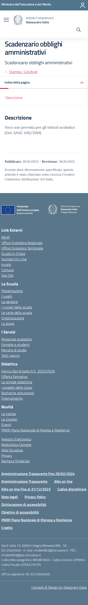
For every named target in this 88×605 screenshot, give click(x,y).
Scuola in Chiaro (13, 253)
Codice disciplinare (71, 489)
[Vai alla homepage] (18, 20)
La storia (7, 323)
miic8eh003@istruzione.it (51, 550)
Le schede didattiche (16, 382)
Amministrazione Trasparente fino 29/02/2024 (38, 473)
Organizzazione (12, 318)
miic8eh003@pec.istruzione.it (21, 555)
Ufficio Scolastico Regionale (21, 242)
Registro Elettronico (16, 439)
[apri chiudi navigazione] (6, 20)
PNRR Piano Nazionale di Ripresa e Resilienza (35, 430)
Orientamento (12, 398)
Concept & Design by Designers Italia (59, 587)
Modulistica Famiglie (16, 444)
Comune (7, 270)
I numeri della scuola (16, 307)
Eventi (6, 424)
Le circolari (9, 419)
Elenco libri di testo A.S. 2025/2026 (28, 371)
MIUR (5, 237)
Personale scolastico (16, 339)
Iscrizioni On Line (14, 259)
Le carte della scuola (16, 312)
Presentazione (12, 291)
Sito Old (7, 275)
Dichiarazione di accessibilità (23, 504)
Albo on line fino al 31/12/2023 (26, 489)
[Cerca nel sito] (78, 30)
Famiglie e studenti (15, 344)
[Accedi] (83, 5)
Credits (7, 527)
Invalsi (6, 264)
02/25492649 (11, 550)
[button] (44, 82)
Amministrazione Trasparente (24, 481)
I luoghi (6, 296)
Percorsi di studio (13, 350)
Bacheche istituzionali (17, 393)
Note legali (9, 497)
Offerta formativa (14, 376)
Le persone (9, 301)
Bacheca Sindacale (15, 461)
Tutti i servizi (10, 355)
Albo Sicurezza (12, 450)
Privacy (6, 455)
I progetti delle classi (16, 387)
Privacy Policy (35, 497)
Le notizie (8, 413)
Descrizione (13, 97)
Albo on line (63, 481)
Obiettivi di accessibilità (20, 512)
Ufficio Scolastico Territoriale (22, 248)
